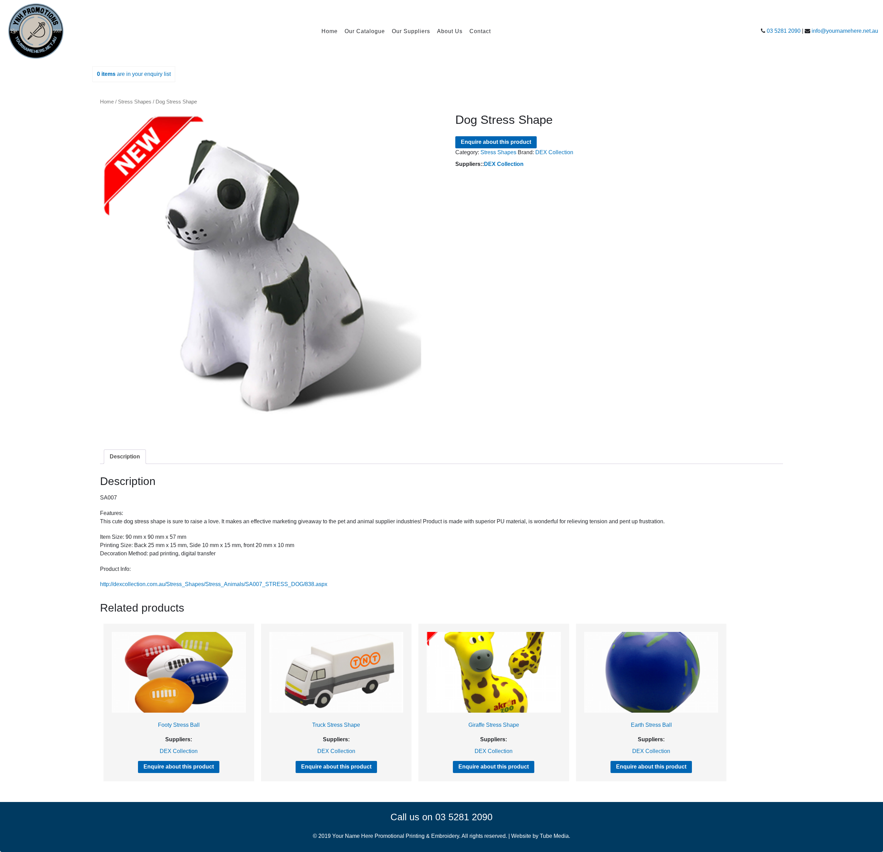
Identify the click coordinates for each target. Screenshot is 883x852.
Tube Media (554, 836)
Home (107, 102)
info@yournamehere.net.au (845, 31)
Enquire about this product (496, 142)
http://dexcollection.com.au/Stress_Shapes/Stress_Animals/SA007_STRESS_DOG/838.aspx (213, 584)
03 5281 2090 (784, 31)
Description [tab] (125, 456)
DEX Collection (554, 152)
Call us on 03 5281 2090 (441, 817)
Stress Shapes (134, 102)
